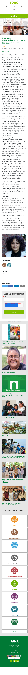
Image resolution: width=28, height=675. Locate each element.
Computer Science (14, 628)
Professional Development (14, 576)
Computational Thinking (14, 563)
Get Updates (14, 7)
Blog (21, 7)
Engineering (14, 602)
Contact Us (14, 11)
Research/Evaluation (14, 538)
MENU (14, 16)
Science (14, 589)
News (14, 631)
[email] (22, 285)
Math (14, 525)
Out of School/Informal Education (14, 551)
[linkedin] (16, 285)
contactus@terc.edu (14, 652)
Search (7, 7)
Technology (14, 615)
